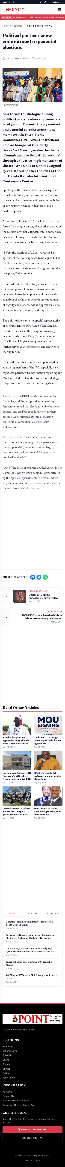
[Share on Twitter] (38, 577)
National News (10, 1051)
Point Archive (57, 2)
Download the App (34, 1129)
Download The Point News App (19, 1105)
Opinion (7, 1068)
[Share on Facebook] (32, 577)
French (6, 1064)
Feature (6, 1073)
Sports (6, 1059)
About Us (7, 1091)
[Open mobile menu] (59, 9)
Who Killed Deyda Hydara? (17, 1100)
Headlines (17, 25)
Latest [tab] (13, 913)
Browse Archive (32, 1138)
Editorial (7, 1055)
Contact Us (8, 1096)
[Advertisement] (32, 531)
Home (6, 25)
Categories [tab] (52, 913)
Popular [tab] (32, 913)
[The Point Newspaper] (45, 2)
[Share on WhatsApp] (45, 577)
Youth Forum (9, 1077)
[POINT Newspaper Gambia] (40, 2)
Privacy (28, 1160)
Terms (37, 1160)
